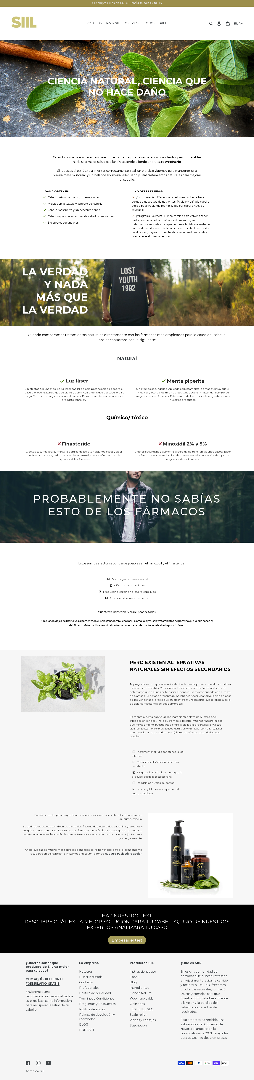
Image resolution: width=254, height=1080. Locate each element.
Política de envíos (92, 1009)
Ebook (134, 977)
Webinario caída (142, 998)
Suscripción (138, 1025)
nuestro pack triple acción (123, 853)
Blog (133, 982)
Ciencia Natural (141, 993)
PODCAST (86, 1030)
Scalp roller (138, 1014)
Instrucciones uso (143, 971)
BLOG (83, 1024)
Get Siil (39, 1071)
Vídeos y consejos (143, 1020)
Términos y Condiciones (96, 998)
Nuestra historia (90, 977)
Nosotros (85, 971)
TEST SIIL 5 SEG (141, 1009)
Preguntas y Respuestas (97, 1004)
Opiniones (137, 1004)
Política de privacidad (95, 993)
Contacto (86, 982)
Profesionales (89, 987)
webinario (173, 162)
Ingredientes (139, 987)
